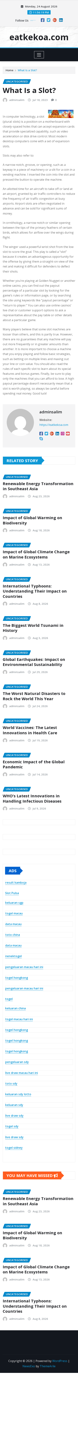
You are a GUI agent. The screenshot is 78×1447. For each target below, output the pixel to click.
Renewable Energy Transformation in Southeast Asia (38, 486)
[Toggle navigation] (39, 54)
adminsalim (16, 100)
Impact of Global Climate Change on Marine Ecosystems (36, 554)
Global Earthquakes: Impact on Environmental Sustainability (34, 662)
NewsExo (28, 1366)
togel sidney (14, 1148)
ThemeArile (48, 1366)
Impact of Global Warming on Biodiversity (32, 520)
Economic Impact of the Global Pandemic (34, 764)
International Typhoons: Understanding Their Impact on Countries (35, 591)
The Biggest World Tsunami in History (33, 627)
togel (9, 999)
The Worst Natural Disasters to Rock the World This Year (34, 696)
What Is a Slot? (27, 70)
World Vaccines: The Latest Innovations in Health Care (30, 730)
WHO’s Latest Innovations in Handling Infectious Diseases (32, 798)
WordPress (59, 1361)
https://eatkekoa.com (53, 425)
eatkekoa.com (39, 37)
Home (9, 70)
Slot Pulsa (12, 893)
